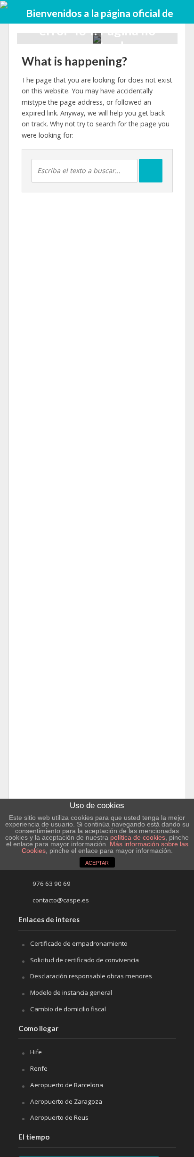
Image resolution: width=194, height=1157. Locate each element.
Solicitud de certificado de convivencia (84, 960)
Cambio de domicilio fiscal (68, 1009)
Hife (36, 1052)
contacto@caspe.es (60, 900)
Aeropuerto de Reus (59, 1117)
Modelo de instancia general (71, 992)
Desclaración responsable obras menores (91, 976)
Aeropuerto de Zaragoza (66, 1101)
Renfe (39, 1068)
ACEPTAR (97, 863)
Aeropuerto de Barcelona (66, 1085)
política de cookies (137, 837)
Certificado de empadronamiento (79, 943)
